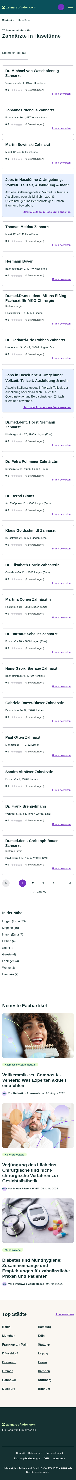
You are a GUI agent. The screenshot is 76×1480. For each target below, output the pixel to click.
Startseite (8, 20)
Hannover (9, 1380)
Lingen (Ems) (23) (14, 921)
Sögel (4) (8, 947)
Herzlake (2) (10, 974)
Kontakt (20, 1453)
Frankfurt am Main (14, 1344)
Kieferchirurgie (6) (14, 52)
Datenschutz (35, 1453)
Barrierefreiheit (54, 1453)
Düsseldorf (10, 1353)
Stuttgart (44, 1344)
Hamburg (44, 1326)
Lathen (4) (8, 941)
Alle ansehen (65, 1314)
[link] (38, 82)
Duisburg (8, 1388)
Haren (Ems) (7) (12, 934)
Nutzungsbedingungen (27, 1458)
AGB (46, 1458)
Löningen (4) (10, 961)
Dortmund (9, 1362)
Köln (41, 1335)
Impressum (58, 1458)
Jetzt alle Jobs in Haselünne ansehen (47, 211)
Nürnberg (44, 1380)
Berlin (6, 1326)
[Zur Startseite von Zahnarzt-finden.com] (18, 7)
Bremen (7, 1371)
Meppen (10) (10, 927)
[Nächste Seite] (70, 883)
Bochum (44, 1388)
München (8, 1335)
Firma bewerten (61, 93)
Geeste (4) (9, 954)
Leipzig (43, 1353)
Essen (42, 1362)
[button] (61, 7)
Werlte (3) (8, 967)
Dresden (44, 1371)
